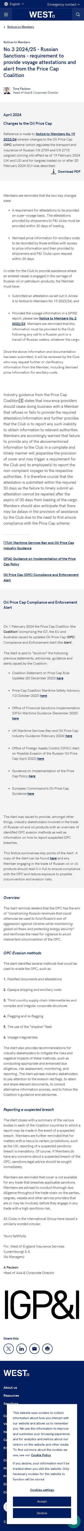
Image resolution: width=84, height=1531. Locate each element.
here (60, 678)
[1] (21, 400)
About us (10, 1387)
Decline (42, 1513)
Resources (11, 1395)
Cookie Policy (41, 1455)
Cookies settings (42, 1490)
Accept (42, 1501)
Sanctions (10, 1403)
